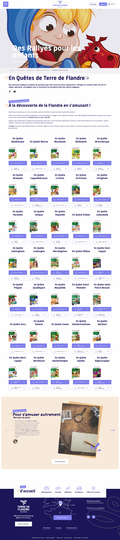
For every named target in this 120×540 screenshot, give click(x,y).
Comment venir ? (62, 518)
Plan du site (60, 537)
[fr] (115, 4)
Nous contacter (23, 524)
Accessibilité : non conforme (81, 537)
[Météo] (109, 5)
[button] (115, 4)
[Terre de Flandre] (60, 4)
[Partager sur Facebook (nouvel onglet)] (10, 91)
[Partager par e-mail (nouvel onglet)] (14, 91)
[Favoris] (112, 4)
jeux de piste (26, 429)
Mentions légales (50, 537)
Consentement (68, 537)
